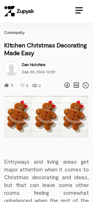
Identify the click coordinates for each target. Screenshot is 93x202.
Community (14, 32)
